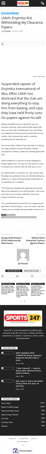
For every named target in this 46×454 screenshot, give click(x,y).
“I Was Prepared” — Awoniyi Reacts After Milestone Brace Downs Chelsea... (28, 370)
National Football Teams (10, 411)
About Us (34, 438)
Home (3, 9)
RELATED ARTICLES (13, 271)
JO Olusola (7, 31)
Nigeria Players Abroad (9, 415)
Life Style (4, 418)
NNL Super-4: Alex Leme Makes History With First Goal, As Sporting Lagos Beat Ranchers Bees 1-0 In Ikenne (8, 290)
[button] (42, 3)
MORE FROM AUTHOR (31, 271)
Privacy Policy (23, 438)
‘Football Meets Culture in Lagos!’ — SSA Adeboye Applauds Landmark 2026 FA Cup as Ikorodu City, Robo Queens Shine (38, 290)
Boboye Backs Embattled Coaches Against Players (35, 240)
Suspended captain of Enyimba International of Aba (18, 217)
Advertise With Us (23, 441)
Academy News (7, 422)
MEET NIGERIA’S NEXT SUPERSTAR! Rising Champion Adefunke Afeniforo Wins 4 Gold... (29, 356)
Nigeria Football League (14, 9)
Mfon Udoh (11, 215)
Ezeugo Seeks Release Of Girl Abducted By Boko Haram (11, 240)
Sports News (6, 403)
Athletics (4, 426)
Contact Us (12, 438)
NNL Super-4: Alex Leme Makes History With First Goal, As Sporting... (29, 383)
